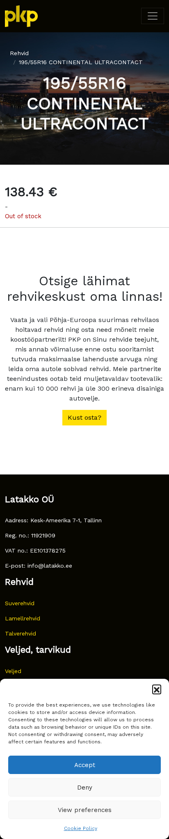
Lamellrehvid (22, 618)
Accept (84, 765)
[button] (157, 689)
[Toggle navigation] (152, 16)
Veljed (13, 671)
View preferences (85, 810)
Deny (84, 787)
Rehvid (19, 53)
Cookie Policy (80, 828)
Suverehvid (19, 603)
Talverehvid (20, 633)
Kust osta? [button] (84, 417)
